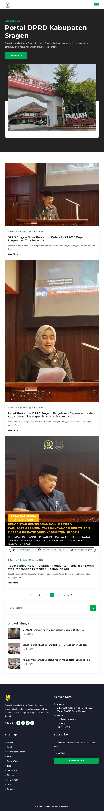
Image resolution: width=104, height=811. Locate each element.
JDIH (9, 784)
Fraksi (9, 756)
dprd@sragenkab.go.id (66, 719)
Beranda (10, 742)
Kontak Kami (12, 780)
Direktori (10, 775)
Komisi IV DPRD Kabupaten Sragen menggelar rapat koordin (56, 660)
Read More (13, 254)
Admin (14, 232)
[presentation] (6, 139)
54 (72, 595)
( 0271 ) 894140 (63, 727)
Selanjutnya (31, 52)
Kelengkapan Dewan (16, 752)
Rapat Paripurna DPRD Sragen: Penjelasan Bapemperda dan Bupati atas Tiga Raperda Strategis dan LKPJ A (51, 415)
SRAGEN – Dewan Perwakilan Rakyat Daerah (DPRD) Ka (53, 630)
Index (9, 766)
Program (11, 789)
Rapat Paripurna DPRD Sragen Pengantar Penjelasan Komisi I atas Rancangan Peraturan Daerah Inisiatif (52, 567)
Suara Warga (13, 761)
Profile (10, 747)
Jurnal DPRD (12, 770)
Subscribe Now (76, 761)
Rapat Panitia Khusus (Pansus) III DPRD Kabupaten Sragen (54, 645)
